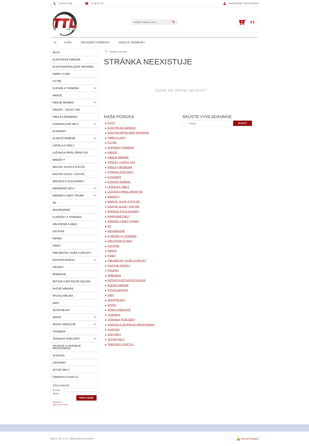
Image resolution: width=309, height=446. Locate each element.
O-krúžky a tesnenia (67, 217)
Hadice (57, 95)
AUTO (56, 52)
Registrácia (251, 3)
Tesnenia (59, 331)
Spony (57, 317)
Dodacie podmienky (132, 42)
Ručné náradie (63, 288)
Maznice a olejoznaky (68, 181)
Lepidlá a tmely (64, 145)
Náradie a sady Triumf (68, 195)
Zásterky (59, 362)
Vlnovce (59, 355)
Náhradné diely (64, 188)
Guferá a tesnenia (66, 88)
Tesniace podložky (66, 338)
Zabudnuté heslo (60, 405)
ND (54, 202)
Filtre (57, 81)
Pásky (57, 245)
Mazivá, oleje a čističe (69, 166)
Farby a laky (61, 73)
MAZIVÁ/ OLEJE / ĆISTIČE (68, 174)
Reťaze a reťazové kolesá (71, 281)
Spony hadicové (64, 324)
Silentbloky (61, 310)
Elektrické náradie (67, 59)
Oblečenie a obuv (65, 224)
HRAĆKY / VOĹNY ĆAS (66, 109)
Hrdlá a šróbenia (65, 116)
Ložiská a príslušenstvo (70, 152)
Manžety (59, 159)
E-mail (56, 390)
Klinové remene (64, 138)
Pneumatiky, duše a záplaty (72, 252)
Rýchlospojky (63, 295)
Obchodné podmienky (95, 42)
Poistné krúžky (64, 260)
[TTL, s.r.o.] (65, 24)
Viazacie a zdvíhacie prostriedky (67, 347)
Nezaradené (61, 209)
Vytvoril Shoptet (249, 438)
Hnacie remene (63, 102)
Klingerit (59, 131)
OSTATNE (58, 231)
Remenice (59, 274)
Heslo (56, 393)
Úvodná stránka (55, 42)
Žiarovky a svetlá (65, 377)
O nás (68, 42)
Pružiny (58, 267)
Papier (57, 238)
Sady (56, 302)
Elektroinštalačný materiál (73, 66)
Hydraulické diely (66, 124)
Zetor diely (61, 369)
